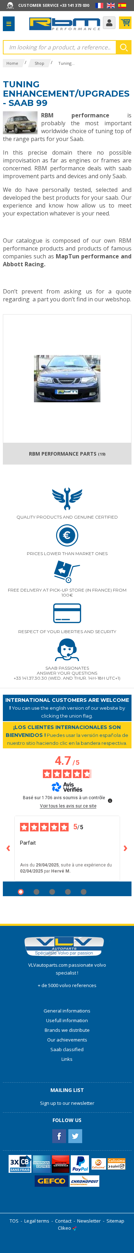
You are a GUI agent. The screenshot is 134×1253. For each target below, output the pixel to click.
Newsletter (89, 1221)
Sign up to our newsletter (67, 1103)
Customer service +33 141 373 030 (53, 5)
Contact (63, 1221)
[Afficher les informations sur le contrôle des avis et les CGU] (110, 800)
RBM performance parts (67, 454)
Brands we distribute (67, 1030)
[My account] (109, 22)
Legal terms (36, 1221)
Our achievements (67, 1039)
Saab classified (67, 1049)
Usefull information (67, 1020)
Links (67, 1059)
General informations (67, 1010)
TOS (14, 1221)
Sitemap (115, 1221)
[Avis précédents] (9, 849)
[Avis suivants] (126, 849)
